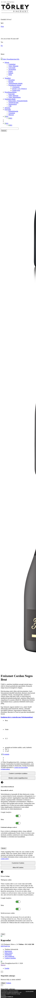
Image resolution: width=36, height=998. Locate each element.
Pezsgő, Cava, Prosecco (19, 88)
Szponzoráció (12, 104)
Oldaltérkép (8, 954)
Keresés (4, 130)
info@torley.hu (5, 946)
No (2, 45)
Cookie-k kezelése (10, 958)
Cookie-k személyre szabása (18, 773)
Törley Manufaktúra (14, 97)
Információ (3, 996)
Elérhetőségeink (13, 111)
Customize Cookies (18, 863)
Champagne (16, 87)
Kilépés (8, 983)
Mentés (4, 848)
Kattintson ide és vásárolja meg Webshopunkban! (17, 717)
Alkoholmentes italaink (15, 83)
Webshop (7, 108)
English (7, 968)
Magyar (3, 965)
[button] (6, 116)
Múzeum (11, 115)
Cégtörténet (11, 64)
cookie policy (5, 859)
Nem (2, 26)
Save (3, 934)
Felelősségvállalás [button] (10, 99)
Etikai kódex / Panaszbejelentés (17, 101)
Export (10, 71)
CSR (9, 106)
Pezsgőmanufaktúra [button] (11, 92)
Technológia (12, 69)
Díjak (10, 74)
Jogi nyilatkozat (9, 956)
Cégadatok (11, 113)
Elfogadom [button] (29, 991)
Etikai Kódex (9, 953)
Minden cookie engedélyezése (18, 778)
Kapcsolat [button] (8, 109)
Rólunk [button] (7, 62)
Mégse (3, 983)
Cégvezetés (11, 68)
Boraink (10, 81)
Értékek (10, 73)
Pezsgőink (11, 80)
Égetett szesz (16, 90)
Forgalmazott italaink (14, 85)
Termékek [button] (8, 78)
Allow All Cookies (18, 867)
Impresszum (8, 951)
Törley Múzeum (13, 66)
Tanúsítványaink (13, 102)
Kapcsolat (11, 94)
